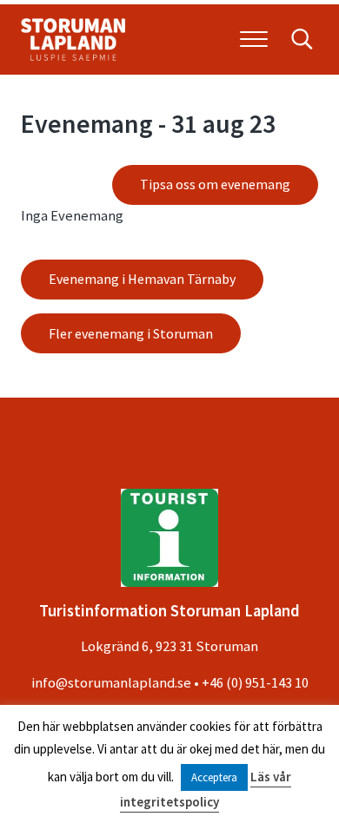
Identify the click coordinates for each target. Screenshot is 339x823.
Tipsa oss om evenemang (215, 184)
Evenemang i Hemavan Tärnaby (142, 278)
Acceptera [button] (214, 777)
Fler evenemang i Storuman (131, 333)
